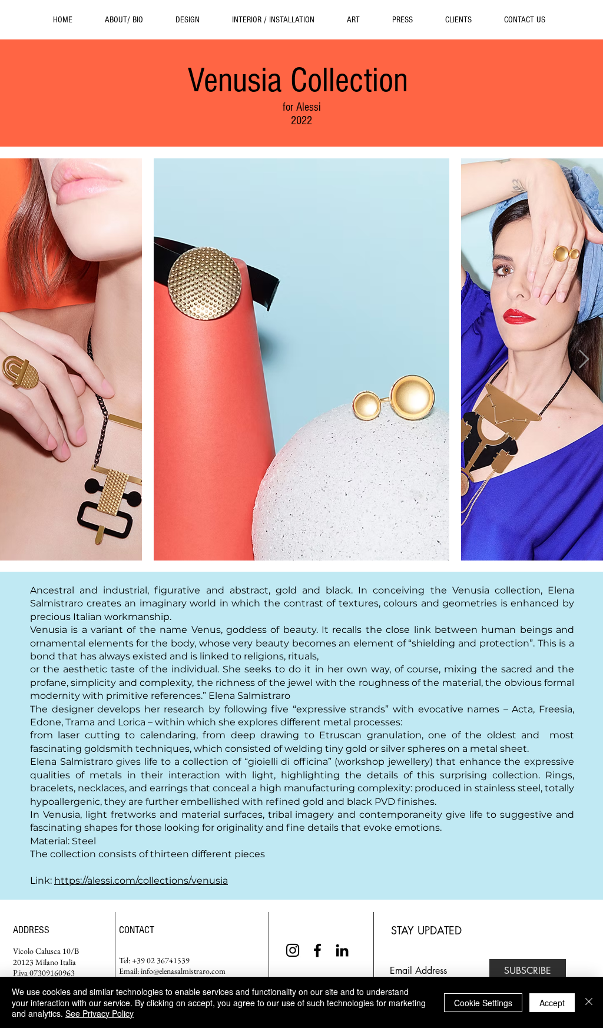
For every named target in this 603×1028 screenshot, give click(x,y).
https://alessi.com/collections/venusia (141, 880)
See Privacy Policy (99, 1013)
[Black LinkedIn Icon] (342, 950)
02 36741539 (168, 960)
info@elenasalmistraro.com (183, 971)
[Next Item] (583, 360)
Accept (552, 1003)
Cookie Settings (483, 1003)
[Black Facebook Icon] (317, 950)
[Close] (589, 1002)
